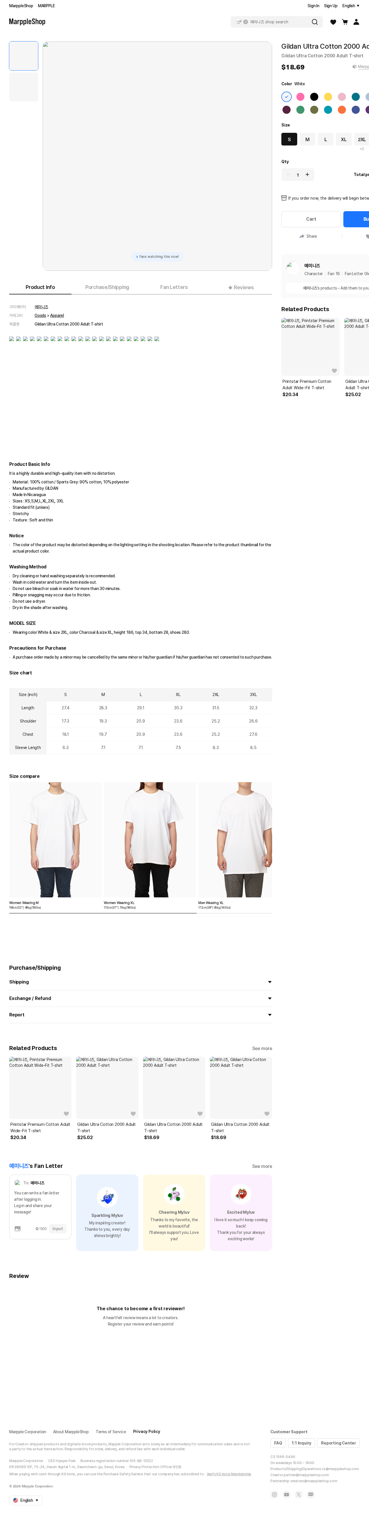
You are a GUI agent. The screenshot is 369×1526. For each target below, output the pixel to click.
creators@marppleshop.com (313, 1481)
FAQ (278, 1443)
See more (262, 1048)
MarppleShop (21, 5)
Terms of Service (111, 1431)
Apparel (57, 315)
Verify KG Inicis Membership (229, 1474)
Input (57, 1228)
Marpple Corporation (27, 1431)
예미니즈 (41, 307)
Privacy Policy (146, 1431)
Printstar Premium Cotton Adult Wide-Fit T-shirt (40, 1127)
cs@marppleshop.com (340, 1469)
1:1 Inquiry (301, 1443)
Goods (40, 315)
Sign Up (331, 5)
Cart (311, 219)
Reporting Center (338, 1443)
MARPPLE (46, 5)
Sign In (313, 5)
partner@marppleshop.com (306, 1475)
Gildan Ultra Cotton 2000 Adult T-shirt (106, 1127)
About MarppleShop (71, 1431)
